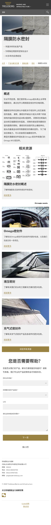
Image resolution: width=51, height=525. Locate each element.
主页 (3, 63)
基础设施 (25, 63)
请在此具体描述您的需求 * (11, 414)
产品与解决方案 (13, 63)
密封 (33, 63)
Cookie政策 (25, 504)
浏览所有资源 (25, 349)
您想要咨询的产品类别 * (10, 390)
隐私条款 (26, 506)
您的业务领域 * (7, 378)
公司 (4, 402)
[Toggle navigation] (46, 5)
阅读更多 (7, 195)
